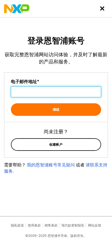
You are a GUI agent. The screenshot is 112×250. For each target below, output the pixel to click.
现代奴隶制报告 (72, 225)
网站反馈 (94, 225)
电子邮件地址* (25, 82)
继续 (56, 109)
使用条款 (34, 225)
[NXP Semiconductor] (16, 8)
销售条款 (51, 225)
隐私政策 (17, 225)
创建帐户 (56, 144)
